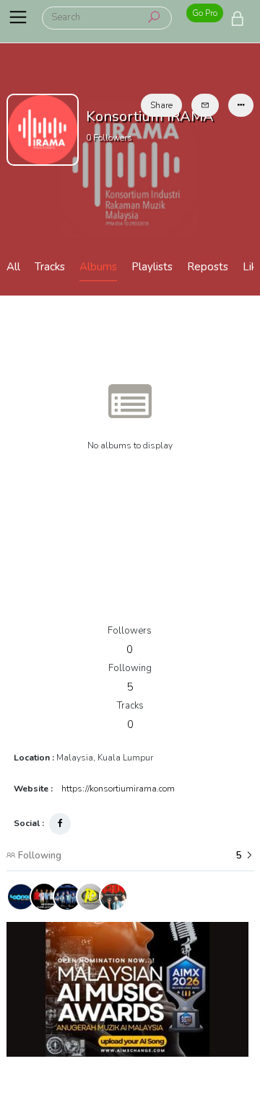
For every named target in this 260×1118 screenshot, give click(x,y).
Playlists (152, 266)
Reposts (207, 266)
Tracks (50, 266)
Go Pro (204, 13)
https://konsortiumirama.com (118, 788)
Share (161, 105)
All (13, 266)
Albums (98, 266)
